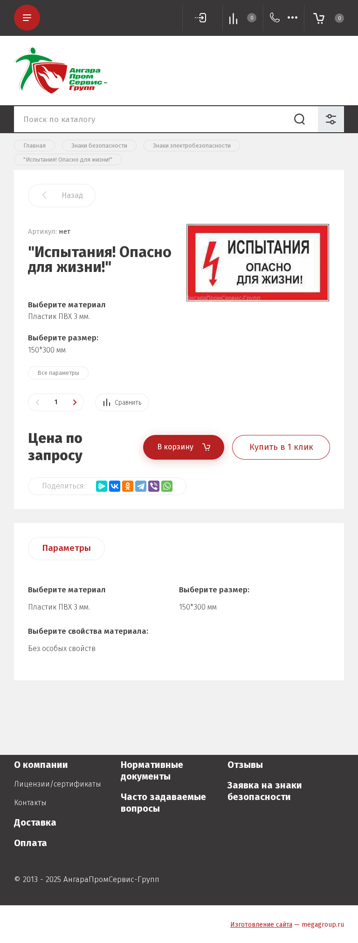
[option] (258, 295)
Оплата (30, 842)
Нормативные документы (152, 770)
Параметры (66, 548)
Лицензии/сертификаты (57, 784)
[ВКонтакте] (114, 486)
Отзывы (245, 764)
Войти (202, 18)
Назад (72, 195)
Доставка (35, 822)
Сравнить (128, 403)
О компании (41, 764)
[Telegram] (140, 486)
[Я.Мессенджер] (101, 486)
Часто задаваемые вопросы (163, 802)
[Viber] (153, 486)
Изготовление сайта (261, 925)
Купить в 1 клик (281, 447)
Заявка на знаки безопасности (264, 791)
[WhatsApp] (166, 486)
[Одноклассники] (127, 486)
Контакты (30, 802)
